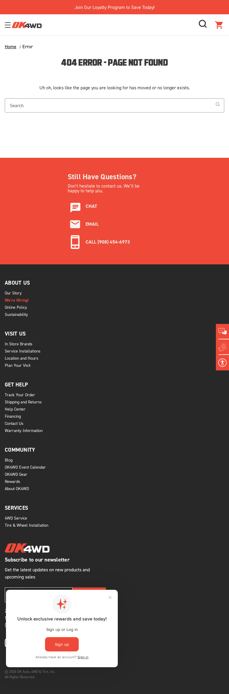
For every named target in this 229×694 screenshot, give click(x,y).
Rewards (12, 481)
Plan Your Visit (17, 365)
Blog (9, 459)
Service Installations (23, 350)
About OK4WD (17, 488)
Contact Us (14, 423)
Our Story (13, 292)
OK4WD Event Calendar (25, 467)
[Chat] (222, 331)
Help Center (15, 408)
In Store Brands (19, 343)
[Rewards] (222, 347)
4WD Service (16, 517)
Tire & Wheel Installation (26, 525)
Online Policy (16, 307)
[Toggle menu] (8, 25)
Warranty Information (24, 430)
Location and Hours (21, 358)
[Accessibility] (222, 362)
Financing (13, 416)
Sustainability (16, 314)
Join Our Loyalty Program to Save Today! (114, 7)
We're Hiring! (17, 300)
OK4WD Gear (16, 474)
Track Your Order (20, 394)
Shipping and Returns (23, 401)
